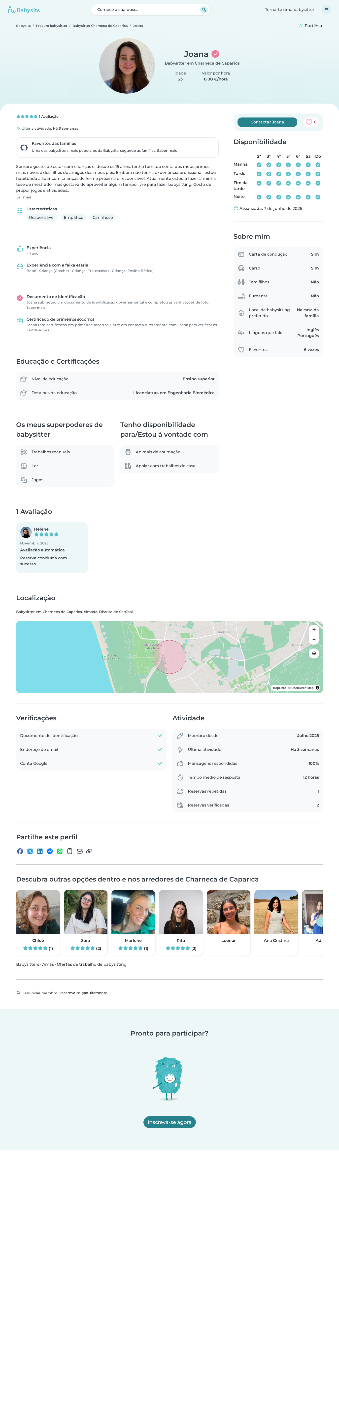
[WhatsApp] (60, 851)
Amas (48, 964)
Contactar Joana (267, 122)
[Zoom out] (314, 640)
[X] (30, 851)
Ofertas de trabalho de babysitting (92, 964)
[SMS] (70, 851)
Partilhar (313, 25)
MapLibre (279, 688)
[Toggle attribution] (317, 688)
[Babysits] (24, 9)
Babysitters (27, 964)
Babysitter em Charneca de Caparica (202, 63)
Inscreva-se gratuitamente (83, 993)
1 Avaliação (48, 116)
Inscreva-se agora (170, 1122)
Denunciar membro (39, 993)
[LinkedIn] (40, 851)
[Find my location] (314, 653)
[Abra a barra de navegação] (326, 9)
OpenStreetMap (302, 688)
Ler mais (24, 197)
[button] (52, 547)
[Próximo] (321, 922)
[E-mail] (80, 851)
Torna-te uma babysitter (289, 9)
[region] (169, 657)
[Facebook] (20, 851)
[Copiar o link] (89, 851)
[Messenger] (50, 851)
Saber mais (167, 150)
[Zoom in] (314, 630)
